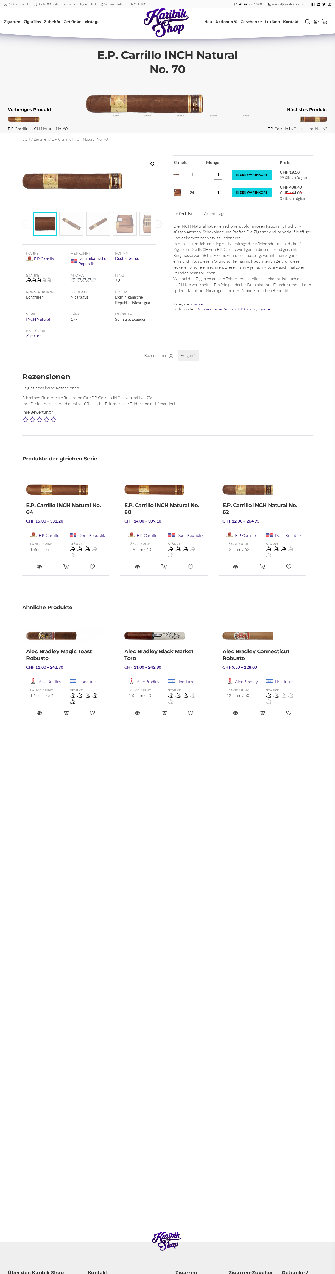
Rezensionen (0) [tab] (159, 355)
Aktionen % (226, 21)
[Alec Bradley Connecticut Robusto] (262, 638)
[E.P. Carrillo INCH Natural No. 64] (65, 492)
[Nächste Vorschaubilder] (158, 224)
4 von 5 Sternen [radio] (46, 419)
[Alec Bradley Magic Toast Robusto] (65, 638)
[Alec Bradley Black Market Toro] (164, 638)
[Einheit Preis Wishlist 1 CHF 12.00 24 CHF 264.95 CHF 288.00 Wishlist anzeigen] (289, 569)
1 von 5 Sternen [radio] (25, 419)
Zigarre (264, 309)
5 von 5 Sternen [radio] (54, 419)
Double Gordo (127, 258)
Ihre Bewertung (37, 411)
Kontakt (291, 21)
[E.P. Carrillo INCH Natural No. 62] (262, 492)
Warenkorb (251, 175)
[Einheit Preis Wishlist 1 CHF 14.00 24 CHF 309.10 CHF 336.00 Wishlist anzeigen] (190, 569)
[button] (153, 164)
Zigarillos (32, 21)
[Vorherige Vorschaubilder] (26, 224)
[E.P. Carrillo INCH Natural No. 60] (164, 492)
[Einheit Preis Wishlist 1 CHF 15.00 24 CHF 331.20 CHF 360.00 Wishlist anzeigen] (92, 569)
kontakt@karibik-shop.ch (288, 4)
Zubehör (52, 21)
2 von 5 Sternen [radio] (32, 419)
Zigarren (12, 21)
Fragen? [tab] (188, 355)
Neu (208, 21)
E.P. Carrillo (247, 309)
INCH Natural (38, 319)
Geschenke (251, 21)
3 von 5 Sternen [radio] (39, 419)
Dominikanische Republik (216, 309)
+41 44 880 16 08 (250, 4)
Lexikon (272, 21)
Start (26, 139)
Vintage (92, 21)
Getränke (72, 21)
